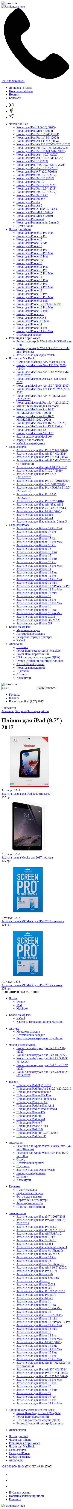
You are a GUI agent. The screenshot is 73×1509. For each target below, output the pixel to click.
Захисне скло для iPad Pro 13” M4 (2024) (42, 450)
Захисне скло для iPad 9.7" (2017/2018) (41, 484)
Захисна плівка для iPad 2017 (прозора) (26, 793)
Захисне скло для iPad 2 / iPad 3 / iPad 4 (41, 507)
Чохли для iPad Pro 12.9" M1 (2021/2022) (42, 147)
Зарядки (14, 1028)
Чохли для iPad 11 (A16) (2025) (36, 127)
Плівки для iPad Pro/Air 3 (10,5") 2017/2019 (43, 1088)
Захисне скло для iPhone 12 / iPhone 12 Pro (43, 586)
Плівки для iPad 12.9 (29, 1129)
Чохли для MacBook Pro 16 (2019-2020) (41, 423)
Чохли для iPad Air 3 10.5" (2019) (37, 168)
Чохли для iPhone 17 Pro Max (34, 232)
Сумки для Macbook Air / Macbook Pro (40, 361)
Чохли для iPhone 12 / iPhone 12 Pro (38, 304)
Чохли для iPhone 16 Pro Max (34, 253)
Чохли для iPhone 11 (29, 324)
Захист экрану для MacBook (34, 436)
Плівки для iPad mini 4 (30, 1119)
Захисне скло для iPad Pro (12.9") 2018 (40, 1291)
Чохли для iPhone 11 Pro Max (34, 331)
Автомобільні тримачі (30, 664)
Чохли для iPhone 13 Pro (31, 293)
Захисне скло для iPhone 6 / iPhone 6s (39, 1250)
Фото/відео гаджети (29, 1196)
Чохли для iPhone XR (30, 314)
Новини (14, 94)
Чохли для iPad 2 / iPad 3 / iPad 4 (36, 208)
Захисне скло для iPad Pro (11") (36, 1294)
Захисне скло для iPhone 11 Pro (36, 609)
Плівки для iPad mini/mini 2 (33, 1092)
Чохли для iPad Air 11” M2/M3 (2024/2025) (43, 144)
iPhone (20, 1001)
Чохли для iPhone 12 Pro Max (34, 307)
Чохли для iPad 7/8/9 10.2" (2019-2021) (40, 164)
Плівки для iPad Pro (29, 1115)
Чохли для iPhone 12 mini (32, 310)
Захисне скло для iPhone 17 (33, 535)
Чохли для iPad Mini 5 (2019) (34, 215)
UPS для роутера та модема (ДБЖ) (38, 657)
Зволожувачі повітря (29, 1203)
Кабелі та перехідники (30, 443)
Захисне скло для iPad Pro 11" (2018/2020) (42, 480)
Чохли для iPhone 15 (29, 263)
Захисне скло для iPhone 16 (33, 548)
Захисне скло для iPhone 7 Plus (35, 1236)
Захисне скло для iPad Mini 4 (34, 518)
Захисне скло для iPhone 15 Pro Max (39, 565)
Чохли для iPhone (20, 229)
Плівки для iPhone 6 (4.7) (32, 1102)
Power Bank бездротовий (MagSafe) (38, 650)
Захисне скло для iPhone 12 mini (36, 582)
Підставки (23, 671)
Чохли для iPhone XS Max (32, 321)
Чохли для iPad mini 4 (30, 219)
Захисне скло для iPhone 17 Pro (36, 531)
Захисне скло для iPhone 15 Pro (36, 562)
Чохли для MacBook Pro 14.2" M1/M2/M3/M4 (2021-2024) (35, 411)
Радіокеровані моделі (29, 1193)
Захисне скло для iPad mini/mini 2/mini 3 (41, 521)
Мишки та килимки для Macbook (37, 406)
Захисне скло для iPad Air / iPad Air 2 (39, 504)
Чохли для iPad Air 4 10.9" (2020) (37, 154)
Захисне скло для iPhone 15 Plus (36, 558)
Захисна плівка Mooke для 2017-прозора (27, 857)
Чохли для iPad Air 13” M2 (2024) (37, 141)
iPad (19, 1005)
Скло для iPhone (19, 524)
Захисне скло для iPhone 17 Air (36, 538)
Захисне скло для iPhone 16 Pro (36, 545)
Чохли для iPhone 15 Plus (32, 266)
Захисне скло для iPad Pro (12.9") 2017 (40, 1230)
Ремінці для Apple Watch (24, 338)
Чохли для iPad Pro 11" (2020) (35, 178)
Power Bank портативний (32, 654)
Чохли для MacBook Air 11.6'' (35, 433)
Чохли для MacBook (22, 358)
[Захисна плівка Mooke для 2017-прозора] (27, 850)
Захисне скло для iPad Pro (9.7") (36, 1270)
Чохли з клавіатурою (22, 1044)
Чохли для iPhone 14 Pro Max (34, 287)
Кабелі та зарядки (20, 626)
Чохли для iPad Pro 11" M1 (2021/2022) (41, 151)
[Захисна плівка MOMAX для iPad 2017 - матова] (27, 978)
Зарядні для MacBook (30, 440)
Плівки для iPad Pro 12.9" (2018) (36, 1132)
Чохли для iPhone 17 (29, 239)
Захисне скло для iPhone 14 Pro (36, 575)
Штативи (22, 647)
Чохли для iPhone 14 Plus (32, 280)
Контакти (15, 97)
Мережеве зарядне (28, 630)
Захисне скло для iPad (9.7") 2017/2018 (41, 1216)
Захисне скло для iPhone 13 (33, 596)
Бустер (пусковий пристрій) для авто (39, 660)
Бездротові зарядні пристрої (34, 637)
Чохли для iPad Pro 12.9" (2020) (36, 185)
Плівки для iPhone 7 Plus (32, 1126)
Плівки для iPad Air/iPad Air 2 (35, 1105)
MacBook (22, 1008)
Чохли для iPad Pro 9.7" (31, 198)
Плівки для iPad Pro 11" (31, 1136)
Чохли (13, 998)
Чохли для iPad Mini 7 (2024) (34, 130)
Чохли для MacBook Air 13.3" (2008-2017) (42, 385)
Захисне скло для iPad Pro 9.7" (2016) (40, 501)
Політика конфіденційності (26, 1495)
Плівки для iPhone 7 (29, 1122)
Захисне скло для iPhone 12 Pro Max (39, 589)
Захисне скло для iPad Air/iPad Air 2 (39, 1233)
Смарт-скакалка (26, 1189)
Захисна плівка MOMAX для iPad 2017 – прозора (32, 921)
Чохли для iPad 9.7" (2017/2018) (36, 171)
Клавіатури (23, 677)
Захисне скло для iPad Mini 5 (34, 514)
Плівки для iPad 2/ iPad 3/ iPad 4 (36, 1109)
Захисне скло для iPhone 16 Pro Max (39, 541)
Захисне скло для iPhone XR (34, 623)
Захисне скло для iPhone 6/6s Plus (37, 1277)
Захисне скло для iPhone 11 (33, 606)
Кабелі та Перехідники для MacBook (39, 1021)
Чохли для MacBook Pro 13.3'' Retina (39, 426)
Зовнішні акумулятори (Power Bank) (32, 1409)
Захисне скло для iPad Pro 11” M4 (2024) (42, 457)
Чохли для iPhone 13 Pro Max (34, 297)
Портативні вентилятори (32, 1199)
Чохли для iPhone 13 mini (32, 300)
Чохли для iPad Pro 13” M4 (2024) (37, 134)
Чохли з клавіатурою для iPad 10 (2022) (41, 1055)
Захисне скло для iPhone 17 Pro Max (39, 528)
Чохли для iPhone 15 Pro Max (34, 273)
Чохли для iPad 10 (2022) (32, 161)
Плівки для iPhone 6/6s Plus (33, 1095)
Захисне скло (17, 1213)
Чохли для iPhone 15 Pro (31, 270)
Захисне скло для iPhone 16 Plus (36, 552)
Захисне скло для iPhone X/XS (35, 616)
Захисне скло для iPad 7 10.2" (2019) (39, 470)
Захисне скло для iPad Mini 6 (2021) (39, 511)
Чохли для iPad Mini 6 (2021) (34, 212)
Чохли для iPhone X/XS (31, 317)
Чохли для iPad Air (28, 202)
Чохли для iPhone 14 (29, 276)
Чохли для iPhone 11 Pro (31, 327)
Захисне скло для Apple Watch (35, 355)
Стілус (20, 1159)
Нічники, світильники (30, 1206)
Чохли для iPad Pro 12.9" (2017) (36, 191)
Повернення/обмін (21, 91)
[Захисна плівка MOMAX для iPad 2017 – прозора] (27, 914)
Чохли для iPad (18, 124)
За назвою (7, 711)
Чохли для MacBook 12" (31, 429)
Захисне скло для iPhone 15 (33, 555)
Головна (14, 694)
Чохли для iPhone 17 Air (31, 242)
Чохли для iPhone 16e (30, 259)
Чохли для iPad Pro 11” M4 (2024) (37, 137)
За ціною (21, 711)
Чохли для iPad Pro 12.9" (32, 195)
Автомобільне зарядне (30, 633)
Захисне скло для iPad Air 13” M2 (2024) (41, 453)
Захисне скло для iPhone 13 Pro (36, 599)
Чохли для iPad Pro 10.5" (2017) (36, 174)
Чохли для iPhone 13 (29, 290)
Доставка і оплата (20, 87)
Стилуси (22, 674)
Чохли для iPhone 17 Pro (31, 236)
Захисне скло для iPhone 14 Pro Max (39, 579)
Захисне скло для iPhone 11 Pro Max (39, 613)
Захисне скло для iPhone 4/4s (34, 1274)
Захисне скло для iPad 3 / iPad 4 (36, 1240)
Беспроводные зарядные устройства (39, 1038)
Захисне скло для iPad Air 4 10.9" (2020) (41, 467)
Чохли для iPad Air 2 (29, 205)
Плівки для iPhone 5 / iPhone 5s (36, 1098)
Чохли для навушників (30, 667)
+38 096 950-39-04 (13, 81)
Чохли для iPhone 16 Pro (31, 249)
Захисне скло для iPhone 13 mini (36, 592)
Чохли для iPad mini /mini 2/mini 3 (37, 222)
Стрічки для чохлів (28, 334)
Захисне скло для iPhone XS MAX (38, 620)
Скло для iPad (18, 446)
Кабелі (20, 640)
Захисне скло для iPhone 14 (33, 569)
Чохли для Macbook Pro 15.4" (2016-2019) (42, 402)
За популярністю (38, 711)
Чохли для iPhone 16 (29, 246)
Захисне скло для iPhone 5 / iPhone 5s (39, 1264)
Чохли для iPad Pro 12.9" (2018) (36, 188)
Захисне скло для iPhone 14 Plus (36, 572)
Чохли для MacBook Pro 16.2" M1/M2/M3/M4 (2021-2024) (35, 418)
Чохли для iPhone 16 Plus (32, 256)
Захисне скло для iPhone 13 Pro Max (39, 603)
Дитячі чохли (25, 225)
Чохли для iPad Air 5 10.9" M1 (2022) (39, 158)
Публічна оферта (20, 1492)
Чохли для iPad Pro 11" (30, 181)
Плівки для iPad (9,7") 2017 (33, 1085)
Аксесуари (16, 643)
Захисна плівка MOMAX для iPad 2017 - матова (32, 985)
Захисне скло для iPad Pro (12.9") (37, 1226)
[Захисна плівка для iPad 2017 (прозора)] (27, 786)
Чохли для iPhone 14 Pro (31, 283)
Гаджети (14, 1186)
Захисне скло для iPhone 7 (33, 1281)
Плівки (13, 698)
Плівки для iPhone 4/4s (30, 1112)
